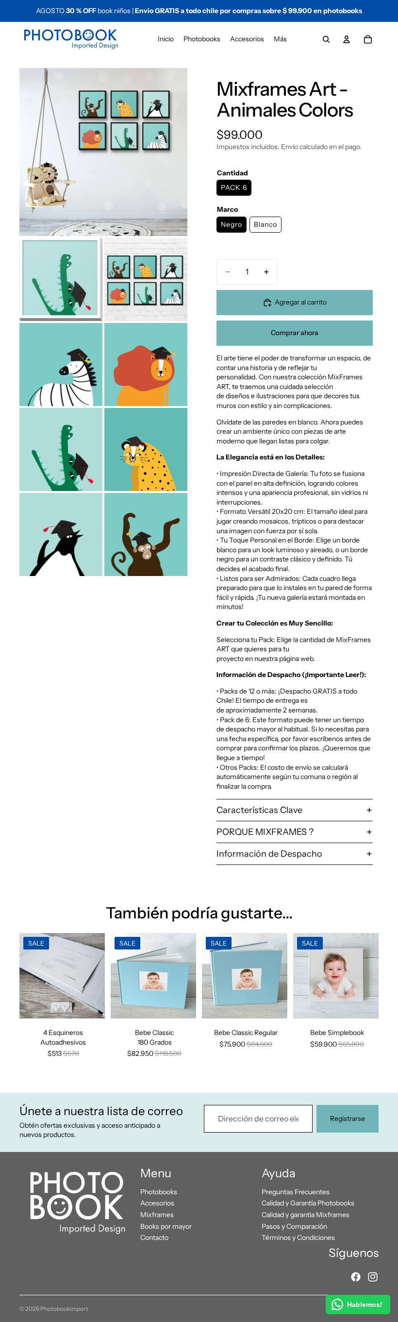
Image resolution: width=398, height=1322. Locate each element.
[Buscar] (326, 39)
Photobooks (158, 1191)
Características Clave (259, 810)
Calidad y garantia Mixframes (305, 1214)
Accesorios (157, 1203)
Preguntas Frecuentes (296, 1191)
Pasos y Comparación (294, 1226)
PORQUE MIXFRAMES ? (265, 832)
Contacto (154, 1237)
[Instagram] (373, 1277)
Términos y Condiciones (298, 1237)
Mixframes (157, 1214)
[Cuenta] (346, 39)
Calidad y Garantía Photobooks (308, 1203)
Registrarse (347, 1118)
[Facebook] (356, 1277)
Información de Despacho (269, 853)
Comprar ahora (294, 332)
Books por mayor (166, 1226)
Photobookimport (64, 1308)
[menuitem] (280, 39)
